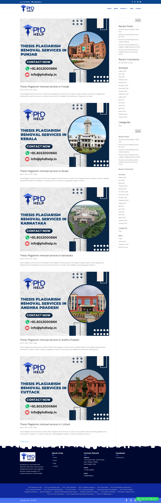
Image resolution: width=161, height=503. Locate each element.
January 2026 (122, 82)
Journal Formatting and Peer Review (65, 492)
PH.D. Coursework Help (51, 487)
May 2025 (122, 105)
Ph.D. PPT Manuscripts (104, 494)
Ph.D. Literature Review (33, 489)
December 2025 (123, 85)
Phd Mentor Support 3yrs (126, 492)
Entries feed (122, 241)
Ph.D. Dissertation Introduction (121, 487)
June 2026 (122, 74)
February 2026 (123, 80)
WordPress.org (123, 247)
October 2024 (123, 117)
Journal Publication (45, 492)
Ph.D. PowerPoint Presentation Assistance (80, 494)
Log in (120, 238)
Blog (131, 8)
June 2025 (122, 103)
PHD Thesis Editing (126, 489)
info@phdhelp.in (88, 476)
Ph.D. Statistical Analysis (86, 489)
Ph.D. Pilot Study (102, 487)
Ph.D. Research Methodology (53, 489)
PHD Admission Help (34, 487)
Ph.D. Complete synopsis (87, 487)
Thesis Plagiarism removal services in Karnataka (46, 255)
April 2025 (122, 108)
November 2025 (123, 88)
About (116, 8)
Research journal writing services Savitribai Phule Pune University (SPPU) (128, 52)
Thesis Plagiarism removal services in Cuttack (45, 424)
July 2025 (121, 100)
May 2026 (122, 77)
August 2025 (122, 97)
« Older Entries (24, 442)
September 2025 (124, 94)
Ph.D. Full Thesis (70, 489)
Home (109, 8)
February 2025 (123, 114)
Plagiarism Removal (31, 492)
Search (138, 20)
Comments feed (123, 244)
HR (22, 90)
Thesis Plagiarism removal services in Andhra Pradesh (49, 339)
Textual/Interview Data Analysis (107, 489)
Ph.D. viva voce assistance (55, 494)
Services (123, 8)
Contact (138, 8)
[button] (147, 499)
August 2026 (122, 71)
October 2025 (123, 91)
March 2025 (122, 111)
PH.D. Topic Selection (69, 487)
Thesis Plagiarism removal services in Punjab (44, 86)
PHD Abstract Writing (108, 492)
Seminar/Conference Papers (89, 492)
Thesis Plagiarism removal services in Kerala (44, 171)
